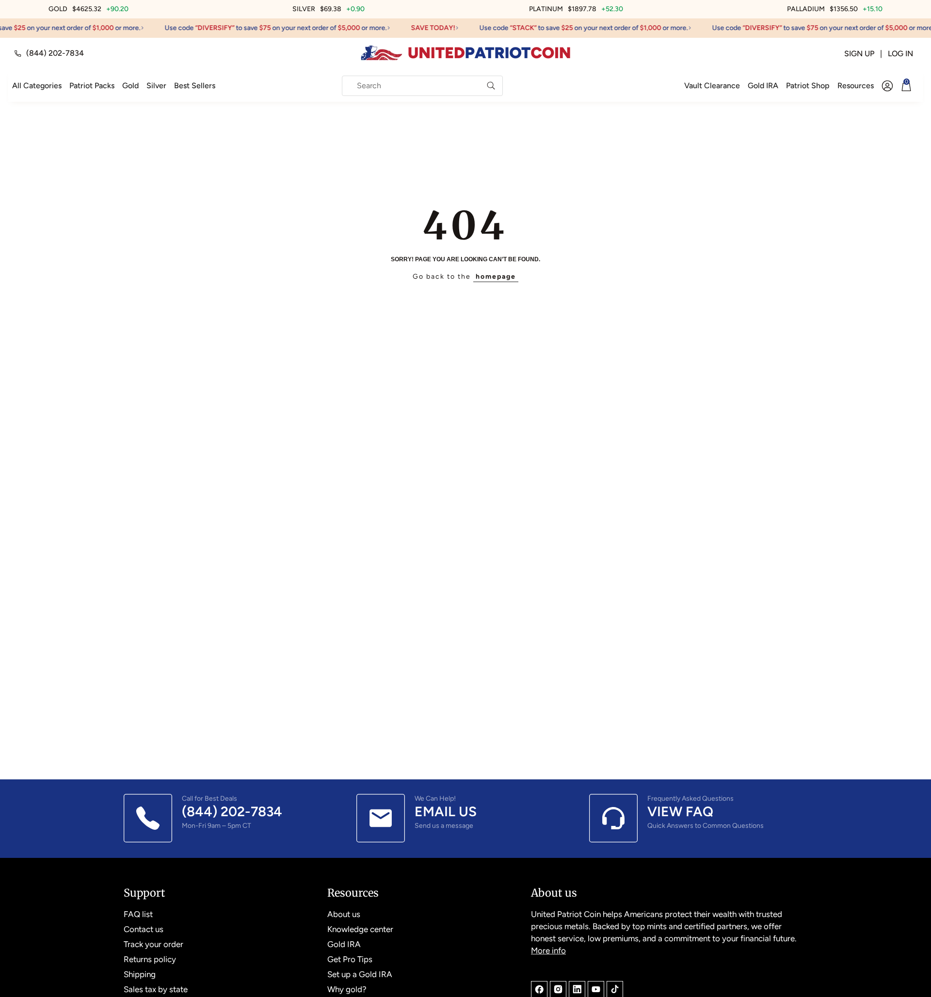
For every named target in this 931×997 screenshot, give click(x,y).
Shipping (140, 974)
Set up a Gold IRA (359, 974)
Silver (156, 85)
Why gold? (347, 989)
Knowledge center (360, 929)
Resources (855, 85)
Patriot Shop (808, 85)
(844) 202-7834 (55, 53)
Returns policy (150, 959)
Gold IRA (763, 85)
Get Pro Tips (349, 959)
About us (343, 914)
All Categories (37, 85)
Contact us (143, 929)
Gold (130, 85)
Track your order (153, 944)
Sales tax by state (156, 989)
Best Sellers (194, 85)
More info (548, 950)
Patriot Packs (91, 85)
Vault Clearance (712, 85)
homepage (496, 276)
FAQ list (138, 914)
